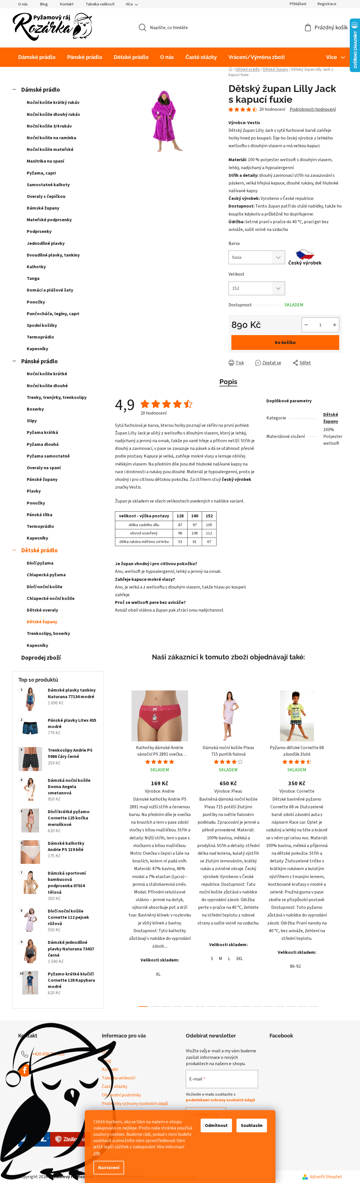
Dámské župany (43, 208)
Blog (44, 4)
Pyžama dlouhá (43, 444)
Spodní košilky (42, 325)
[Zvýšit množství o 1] (334, 325)
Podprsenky (39, 231)
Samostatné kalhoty (48, 185)
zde (96, 1153)
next (337, 846)
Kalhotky (36, 267)
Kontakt (66, 4)
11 (268, 1006)
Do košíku (285, 342)
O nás (23, 4)
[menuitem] (37, 57)
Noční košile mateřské (50, 149)
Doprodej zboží (41, 658)
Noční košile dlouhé (47, 386)
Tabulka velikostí (100, 4)
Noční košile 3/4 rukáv (49, 126)
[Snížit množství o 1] (306, 325)
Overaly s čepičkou (46, 196)
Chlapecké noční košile (51, 598)
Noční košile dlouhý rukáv (53, 114)
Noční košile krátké (47, 374)
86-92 (295, 966)
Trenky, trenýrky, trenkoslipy (57, 397)
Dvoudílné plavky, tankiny (53, 255)
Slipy (32, 421)
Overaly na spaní (44, 468)
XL (158, 974)
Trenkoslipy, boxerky (48, 633)
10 (257, 1006)
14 (302, 1006)
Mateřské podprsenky (49, 220)
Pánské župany (42, 479)
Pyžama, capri (41, 173)
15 (313, 1006)
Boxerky (35, 409)
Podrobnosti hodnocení (313, 109)
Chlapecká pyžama (46, 575)
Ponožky (36, 302)
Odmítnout (216, 1125)
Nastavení (108, 1167)
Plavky (34, 491)
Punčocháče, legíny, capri (53, 314)
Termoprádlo (40, 337)
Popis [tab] (228, 382)
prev (119, 846)
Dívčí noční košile (44, 587)
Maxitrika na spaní (45, 161)
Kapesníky (37, 349)
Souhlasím (252, 1125)
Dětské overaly (42, 610)
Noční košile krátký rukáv (53, 102)
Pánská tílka (39, 515)
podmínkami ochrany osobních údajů (220, 1100)
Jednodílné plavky (46, 243)
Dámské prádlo (40, 90)
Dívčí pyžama (40, 563)
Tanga (33, 278)
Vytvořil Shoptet (326, 1177)
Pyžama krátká (42, 432)
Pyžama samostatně (48, 456)
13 (291, 1006)
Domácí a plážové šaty (50, 290)
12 (279, 1006)
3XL (239, 959)
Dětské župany (42, 622)
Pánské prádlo (39, 361)
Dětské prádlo (39, 550)
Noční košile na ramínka (51, 138)
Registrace (327, 4)
